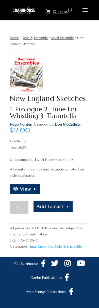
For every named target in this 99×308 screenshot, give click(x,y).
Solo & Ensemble (35, 38)
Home (14, 38)
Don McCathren (68, 124)
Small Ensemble (62, 38)
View (25, 189)
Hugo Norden (21, 124)
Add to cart (50, 206)
